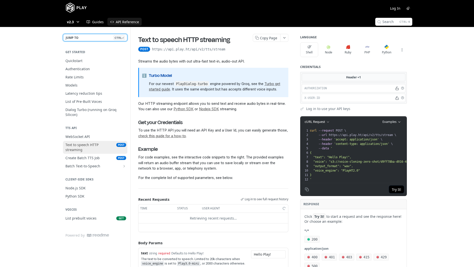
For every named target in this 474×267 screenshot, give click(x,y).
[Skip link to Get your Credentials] (135, 122)
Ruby (348, 52)
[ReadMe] (98, 235)
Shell (309, 52)
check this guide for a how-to (162, 136)
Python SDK (184, 109)
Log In (395, 8)
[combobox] (268, 254)
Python (386, 52)
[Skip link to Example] (135, 149)
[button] (402, 88)
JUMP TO (95, 38)
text (144, 253)
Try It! (396, 189)
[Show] (397, 88)
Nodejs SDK (209, 109)
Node (328, 52)
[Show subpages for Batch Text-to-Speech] (124, 166)
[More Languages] (402, 49)
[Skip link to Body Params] (134, 243)
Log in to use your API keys (328, 108)
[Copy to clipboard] (230, 50)
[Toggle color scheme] (408, 8)
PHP (367, 52)
